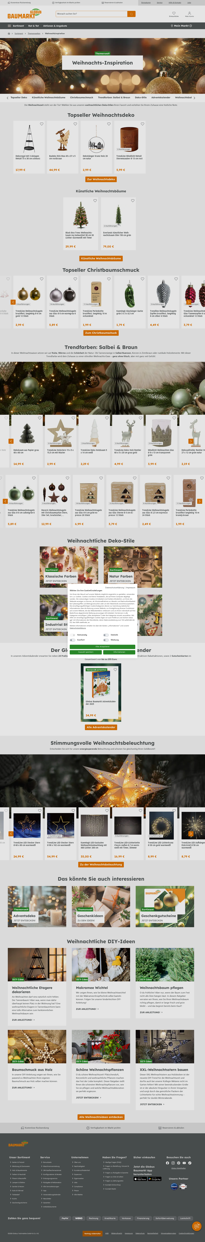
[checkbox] (72, 635)
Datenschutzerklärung (114, 588)
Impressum (130, 588)
